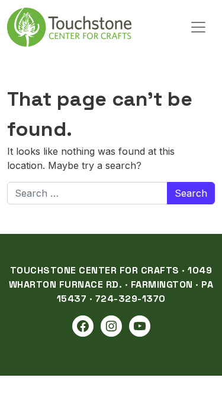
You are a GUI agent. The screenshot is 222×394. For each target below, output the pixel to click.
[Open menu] (198, 27)
